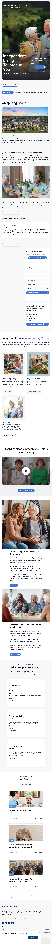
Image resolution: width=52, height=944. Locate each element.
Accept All (33, 937)
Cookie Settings (33, 933)
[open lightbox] (26, 120)
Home (3, 929)
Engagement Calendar (34, 391)
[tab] (8, 92)
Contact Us (14, 585)
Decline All (33, 940)
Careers (46, 929)
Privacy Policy (15, 918)
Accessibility (23, 918)
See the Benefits (15, 654)
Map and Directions (9, 435)
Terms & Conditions (6, 918)
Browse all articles (26, 784)
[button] (11, 212)
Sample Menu (7, 391)
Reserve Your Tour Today (26, 490)
